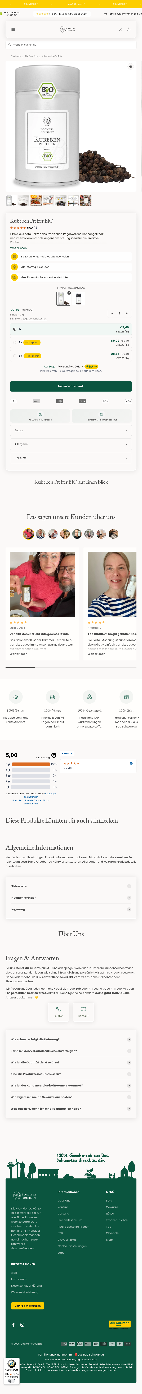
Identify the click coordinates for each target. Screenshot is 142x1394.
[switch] (11, 1381)
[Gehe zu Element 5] (48, 201)
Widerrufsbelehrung (24, 1292)
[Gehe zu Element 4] (36, 201)
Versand (63, 1214)
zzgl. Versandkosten (35, 318)
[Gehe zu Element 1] (11, 201)
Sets (109, 1201)
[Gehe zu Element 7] (73, 201)
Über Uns (64, 1201)
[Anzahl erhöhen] (127, 313)
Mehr (109, 1240)
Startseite (16, 56)
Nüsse (110, 1214)
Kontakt (63, 1207)
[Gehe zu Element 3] (23, 201)
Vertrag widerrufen (28, 1306)
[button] (71, 458)
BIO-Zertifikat (67, 1240)
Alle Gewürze (31, 56)
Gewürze (112, 1207)
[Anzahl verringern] (112, 313)
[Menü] (17, 1360)
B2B (60, 1233)
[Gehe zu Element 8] (85, 201)
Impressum (18, 1279)
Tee (108, 1227)
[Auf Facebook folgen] (13, 1324)
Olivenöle (112, 1233)
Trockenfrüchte (117, 1220)
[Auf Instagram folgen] (22, 1324)
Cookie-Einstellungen (72, 1246)
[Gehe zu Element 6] (60, 201)
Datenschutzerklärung (26, 1286)
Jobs (61, 1253)
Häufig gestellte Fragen (73, 1227)
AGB (14, 1273)
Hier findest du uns (70, 1220)
